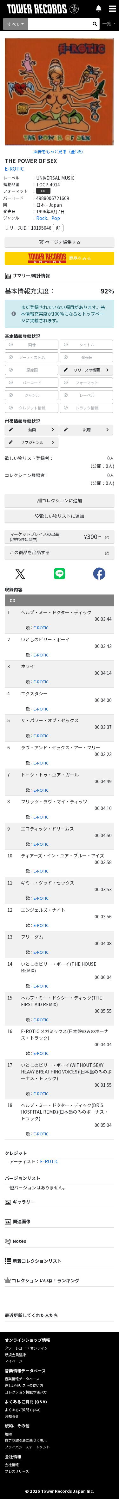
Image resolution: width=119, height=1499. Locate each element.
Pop (55, 218)
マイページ (13, 1360)
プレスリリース (17, 1471)
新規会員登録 (15, 1354)
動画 (32, 429)
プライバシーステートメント (27, 1446)
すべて (13, 24)
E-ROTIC (14, 168)
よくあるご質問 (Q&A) (23, 1409)
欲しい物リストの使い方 (24, 1385)
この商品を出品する (30, 552)
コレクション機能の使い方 (26, 1391)
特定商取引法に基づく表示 (26, 1440)
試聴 (87, 429)
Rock (41, 218)
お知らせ (12, 1416)
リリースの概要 (87, 369)
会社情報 (12, 1464)
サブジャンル (32, 442)
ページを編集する (63, 242)
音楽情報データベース (22, 1378)
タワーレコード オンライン (26, 1348)
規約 (8, 1433)
